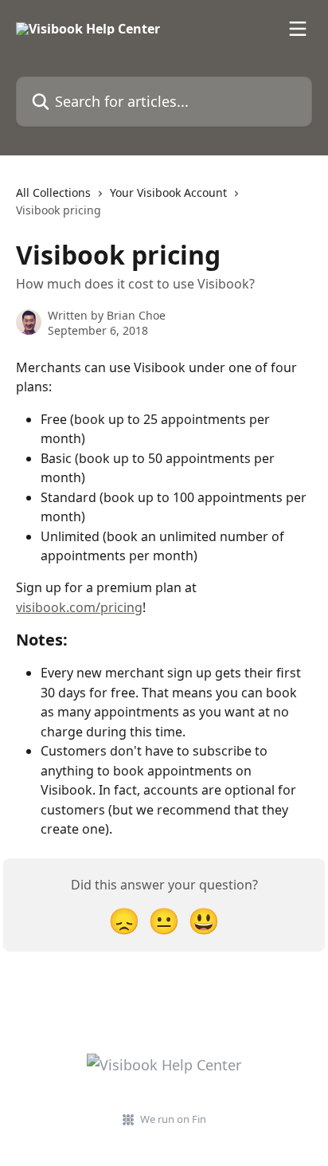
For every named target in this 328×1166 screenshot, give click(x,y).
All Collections (53, 192)
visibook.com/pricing (79, 607)
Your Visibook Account (168, 192)
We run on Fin (173, 1119)
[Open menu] (297, 28)
